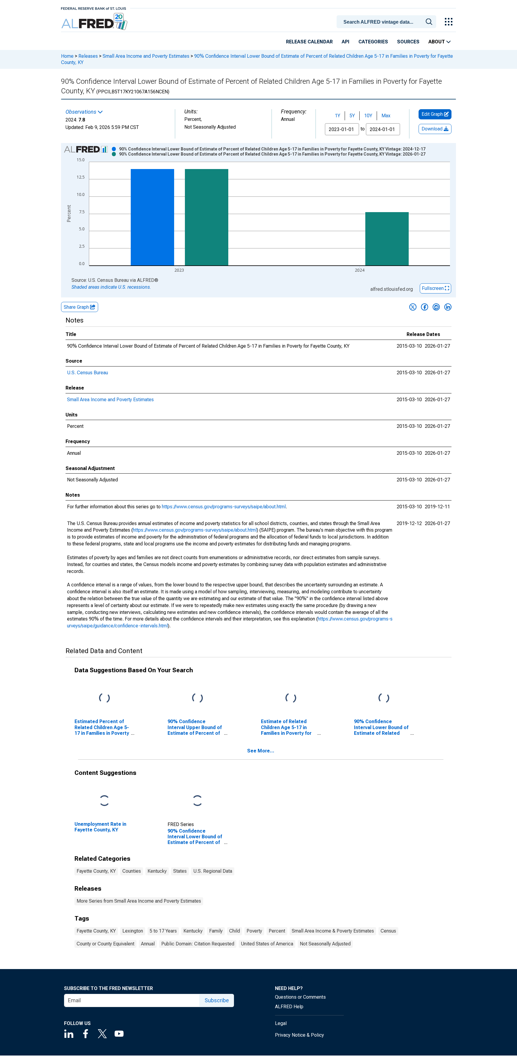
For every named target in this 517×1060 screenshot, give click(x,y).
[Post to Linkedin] (447, 307)
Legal (281, 1023)
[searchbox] (387, 22)
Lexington (132, 931)
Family (216, 931)
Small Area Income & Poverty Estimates (333, 931)
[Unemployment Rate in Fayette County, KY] (104, 801)
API (345, 42)
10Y (368, 115)
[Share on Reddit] (436, 307)
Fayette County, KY (96, 871)
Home (67, 56)
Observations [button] (82, 112)
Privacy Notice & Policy (299, 1035)
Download (433, 129)
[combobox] (387, 21)
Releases (88, 56)
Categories (373, 42)
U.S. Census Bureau (87, 372)
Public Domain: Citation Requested (197, 944)
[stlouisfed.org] (93, 8)
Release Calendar (309, 42)
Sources (408, 42)
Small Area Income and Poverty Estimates (146, 56)
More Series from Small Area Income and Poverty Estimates (139, 901)
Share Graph (77, 307)
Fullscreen (433, 288)
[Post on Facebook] (424, 307)
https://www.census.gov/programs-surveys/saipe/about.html (224, 507)
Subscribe (217, 1000)
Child (234, 931)
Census (388, 931)
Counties (131, 871)
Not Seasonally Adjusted (325, 944)
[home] (95, 22)
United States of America (267, 944)
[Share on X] (412, 307)
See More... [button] (260, 751)
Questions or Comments (300, 997)
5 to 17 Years (163, 931)
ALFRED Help (289, 1006)
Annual (148, 944)
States (180, 871)
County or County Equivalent (105, 944)
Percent (277, 931)
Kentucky (157, 871)
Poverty (254, 931)
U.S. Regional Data (212, 871)
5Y (352, 115)
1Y (337, 115)
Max (385, 115)
